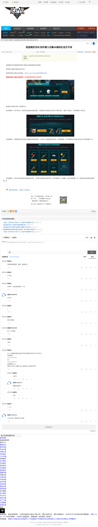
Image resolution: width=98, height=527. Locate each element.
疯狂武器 (3, 486)
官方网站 (3, 493)
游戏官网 (92, 32)
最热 (92, 256)
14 (90, 52)
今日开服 (60, 2)
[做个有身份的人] (91, 238)
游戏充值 (3, 505)
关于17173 (33, 522)
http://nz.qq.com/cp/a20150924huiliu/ (36, 73)
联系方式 (55, 522)
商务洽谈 (49, 522)
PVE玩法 (43, 35)
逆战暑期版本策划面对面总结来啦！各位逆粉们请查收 (19, 229)
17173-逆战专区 (17, 21)
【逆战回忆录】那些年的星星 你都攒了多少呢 (16, 227)
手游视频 (33, 519)
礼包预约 (81, 28)
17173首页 (5, 2)
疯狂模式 (3, 470)
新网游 (40, 2)
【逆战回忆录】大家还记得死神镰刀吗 (14, 225)
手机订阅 (80, 52)
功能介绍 (3, 451)
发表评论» (93, 431)
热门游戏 (82, 2)
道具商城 (3, 488)
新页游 (45, 2)
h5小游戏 (57, 519)
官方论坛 (3, 495)
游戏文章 (11, 40)
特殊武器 (3, 484)
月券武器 (3, 479)
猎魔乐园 (3, 472)
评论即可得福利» (14, 257)
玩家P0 (9, 261)
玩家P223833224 (12, 415)
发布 (91, 252)
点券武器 (3, 477)
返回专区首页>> (13, 190)
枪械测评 (29, 32)
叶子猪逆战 (40, 519)
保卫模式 (3, 461)
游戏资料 (20, 32)
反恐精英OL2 (24, 519)
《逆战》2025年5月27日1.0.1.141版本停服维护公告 (18, 231)
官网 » (93, 514)
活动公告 (43, 32)
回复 (91, 267)
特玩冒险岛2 (64, 519)
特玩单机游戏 (48, 519)
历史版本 (3, 454)
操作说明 (3, 447)
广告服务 (44, 522)
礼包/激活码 (53, 2)
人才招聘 (38, 522)
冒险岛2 (10, 519)
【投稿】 (94, 52)
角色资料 (12, 32)
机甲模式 (3, 465)
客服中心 (60, 522)
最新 (85, 256)
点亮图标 (3, 502)
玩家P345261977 (17, 382)
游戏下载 (85, 32)
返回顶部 (3, 438)
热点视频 (20, 35)
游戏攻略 (12, 35)
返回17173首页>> (25, 190)
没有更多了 (49, 427)
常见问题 (3, 449)
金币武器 (3, 482)
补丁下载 (3, 500)
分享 (95, 267)
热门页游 (67, 2)
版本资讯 (27, 35)
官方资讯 (36, 32)
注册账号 (79, 32)
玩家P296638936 (12, 294)
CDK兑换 (3, 456)
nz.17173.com (17, 24)
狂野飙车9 (72, 519)
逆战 (6, 40)
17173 (2, 40)
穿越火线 (17, 519)
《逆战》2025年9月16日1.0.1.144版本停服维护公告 (18, 222)
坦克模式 (3, 468)
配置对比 (3, 445)
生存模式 (3, 463)
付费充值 (91, 28)
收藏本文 (93, 211)
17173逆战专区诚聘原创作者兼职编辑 (61, 35)
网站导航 (16, 2)
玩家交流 (61, 32)
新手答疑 (54, 32)
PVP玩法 (36, 35)
